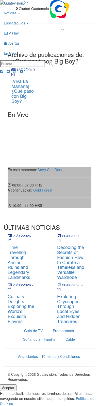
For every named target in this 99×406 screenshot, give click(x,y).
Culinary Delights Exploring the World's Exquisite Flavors (21, 308)
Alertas (13, 43)
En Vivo (10, 53)
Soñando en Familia (39, 339)
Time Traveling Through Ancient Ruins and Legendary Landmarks (19, 262)
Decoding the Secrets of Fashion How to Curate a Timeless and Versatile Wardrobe (70, 262)
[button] (51, 64)
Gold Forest (42, 190)
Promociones (63, 330)
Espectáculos (15, 22)
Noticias (11, 12)
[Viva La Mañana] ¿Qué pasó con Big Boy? (22, 91)
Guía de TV (33, 330)
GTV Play (11, 33)
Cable (70, 339)
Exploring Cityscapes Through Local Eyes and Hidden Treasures (68, 308)
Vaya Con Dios (50, 169)
